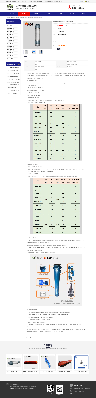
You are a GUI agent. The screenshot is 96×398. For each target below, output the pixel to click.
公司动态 (60, 13)
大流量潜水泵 (10, 41)
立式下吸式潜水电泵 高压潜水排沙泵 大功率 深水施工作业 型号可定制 (13, 90)
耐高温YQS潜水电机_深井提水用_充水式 (17, 371)
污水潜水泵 (10, 56)
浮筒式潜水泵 (10, 47)
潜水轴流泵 (10, 59)
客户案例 (72, 13)
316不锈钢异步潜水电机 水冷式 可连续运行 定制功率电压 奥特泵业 (13, 87)
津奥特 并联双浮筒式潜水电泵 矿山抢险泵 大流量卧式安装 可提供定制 (13, 67)
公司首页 (12, 13)
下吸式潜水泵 (22, 17)
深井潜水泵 (10, 44)
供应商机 (24, 13)
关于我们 (48, 13)
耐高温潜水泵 (10, 29)
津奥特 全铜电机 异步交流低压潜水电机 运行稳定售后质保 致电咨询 (13, 76)
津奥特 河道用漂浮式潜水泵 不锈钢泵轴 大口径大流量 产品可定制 (13, 84)
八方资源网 (17, 388)
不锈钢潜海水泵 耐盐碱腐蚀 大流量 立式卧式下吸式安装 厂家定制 (13, 73)
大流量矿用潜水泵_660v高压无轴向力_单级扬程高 (53, 371)
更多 (19, 64)
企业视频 (36, 13)
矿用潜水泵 (10, 35)
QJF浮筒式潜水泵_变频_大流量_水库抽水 (34, 371)
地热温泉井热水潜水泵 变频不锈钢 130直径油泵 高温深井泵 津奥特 (13, 82)
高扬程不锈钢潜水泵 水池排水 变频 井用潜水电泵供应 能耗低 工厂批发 (13, 70)
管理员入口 (27, 388)
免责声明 (22, 388)
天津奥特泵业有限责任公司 (24, 386)
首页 (12, 17)
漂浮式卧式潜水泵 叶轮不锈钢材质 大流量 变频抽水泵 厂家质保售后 (13, 79)
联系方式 (84, 13)
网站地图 (32, 388)
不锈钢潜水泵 (10, 32)
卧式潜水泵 (10, 53)
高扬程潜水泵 (10, 38)
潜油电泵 (9, 26)
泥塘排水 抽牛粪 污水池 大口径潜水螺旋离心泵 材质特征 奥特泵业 (13, 93)
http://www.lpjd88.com (28, 337)
